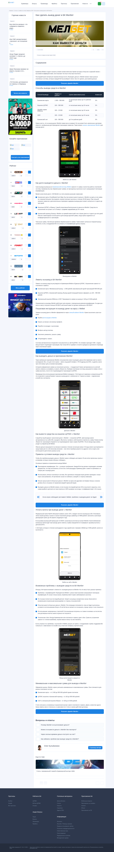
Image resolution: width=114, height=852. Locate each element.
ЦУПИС (35, 801)
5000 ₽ (13, 196)
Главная (11, 10)
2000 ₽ (13, 280)
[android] (28, 175)
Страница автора (95, 747)
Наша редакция (61, 833)
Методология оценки (62, 838)
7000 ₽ (13, 186)
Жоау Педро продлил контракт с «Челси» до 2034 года (17, 56)
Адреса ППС (60, 810)
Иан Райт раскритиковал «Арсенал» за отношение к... (18, 41)
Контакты (59, 821)
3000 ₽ (13, 217)
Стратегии (60, 808)
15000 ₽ (13, 249)
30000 (13, 207)
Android (83, 805)
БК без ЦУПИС (37, 803)
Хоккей (10, 803)
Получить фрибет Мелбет (69, 83)
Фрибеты (54, 3)
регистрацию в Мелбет (49, 317)
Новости (85, 3)
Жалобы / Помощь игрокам (64, 823)
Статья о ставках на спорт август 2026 (46, 55)
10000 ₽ (13, 175)
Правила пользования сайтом (65, 826)
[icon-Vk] (41, 783)
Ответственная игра (62, 830)
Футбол (10, 801)
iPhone (83, 808)
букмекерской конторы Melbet (62, 187)
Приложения (75, 3)
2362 (98, 49)
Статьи (59, 803)
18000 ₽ (13, 238)
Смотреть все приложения (20, 157)
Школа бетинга (61, 801)
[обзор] (26, 172)
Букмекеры (24, 3)
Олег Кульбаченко (52, 746)
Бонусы (34, 3)
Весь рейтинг (20, 288)
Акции (34, 816)
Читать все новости (20, 93)
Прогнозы (64, 3)
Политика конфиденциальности (65, 828)
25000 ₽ (13, 228)
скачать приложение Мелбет (91, 125)
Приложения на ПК (86, 810)
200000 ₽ (14, 259)
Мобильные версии (86, 801)
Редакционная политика (63, 835)
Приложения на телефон (88, 803)
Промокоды (44, 3)
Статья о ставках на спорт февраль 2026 (23, 10)
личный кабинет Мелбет (76, 312)
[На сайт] (29, 172)
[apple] (29, 175)
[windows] (26, 175)
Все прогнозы (12, 805)
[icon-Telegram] (45, 783)
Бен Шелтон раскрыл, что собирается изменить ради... (18, 26)
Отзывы (35, 805)
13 (21, 175)
